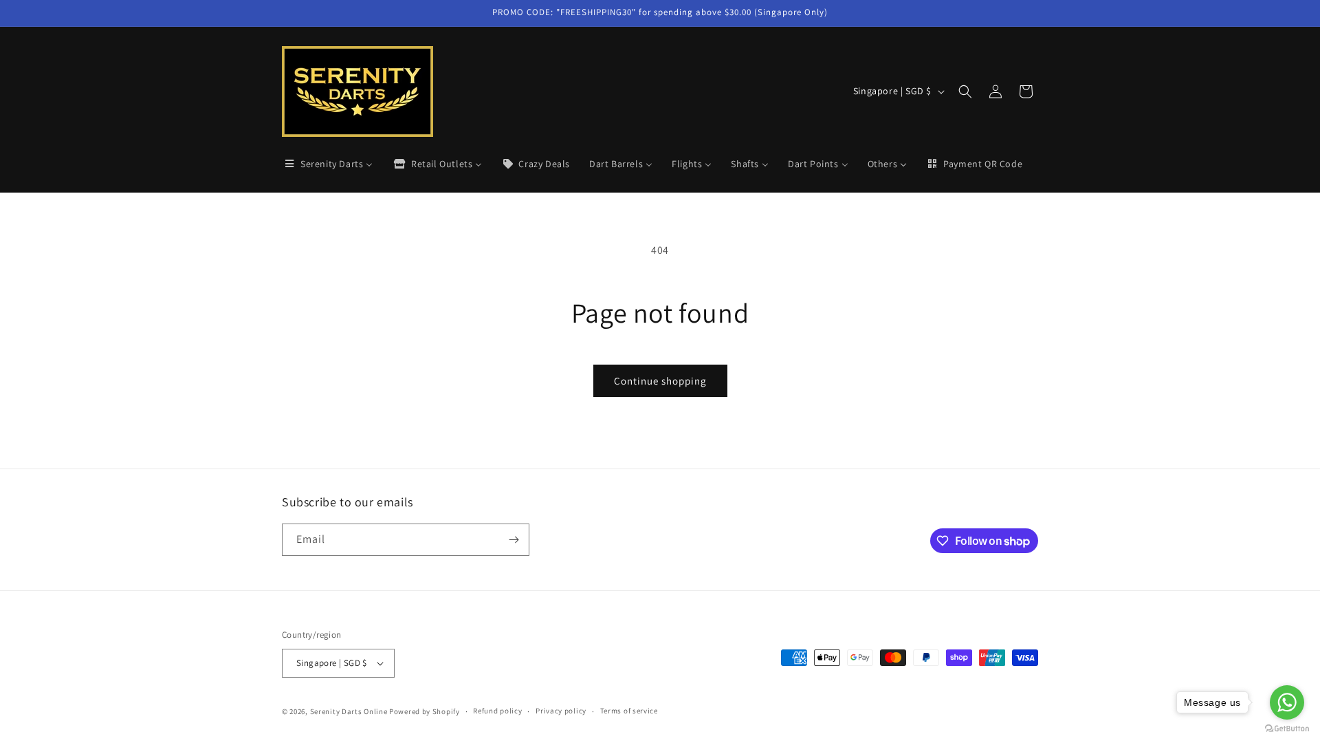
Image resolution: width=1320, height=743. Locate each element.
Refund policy (497, 710)
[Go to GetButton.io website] (1287, 728)
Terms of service (629, 710)
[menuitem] (328, 163)
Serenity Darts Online (349, 711)
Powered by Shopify (424, 711)
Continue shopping (660, 380)
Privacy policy (561, 710)
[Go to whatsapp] (1287, 702)
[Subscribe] (513, 540)
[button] (965, 91)
